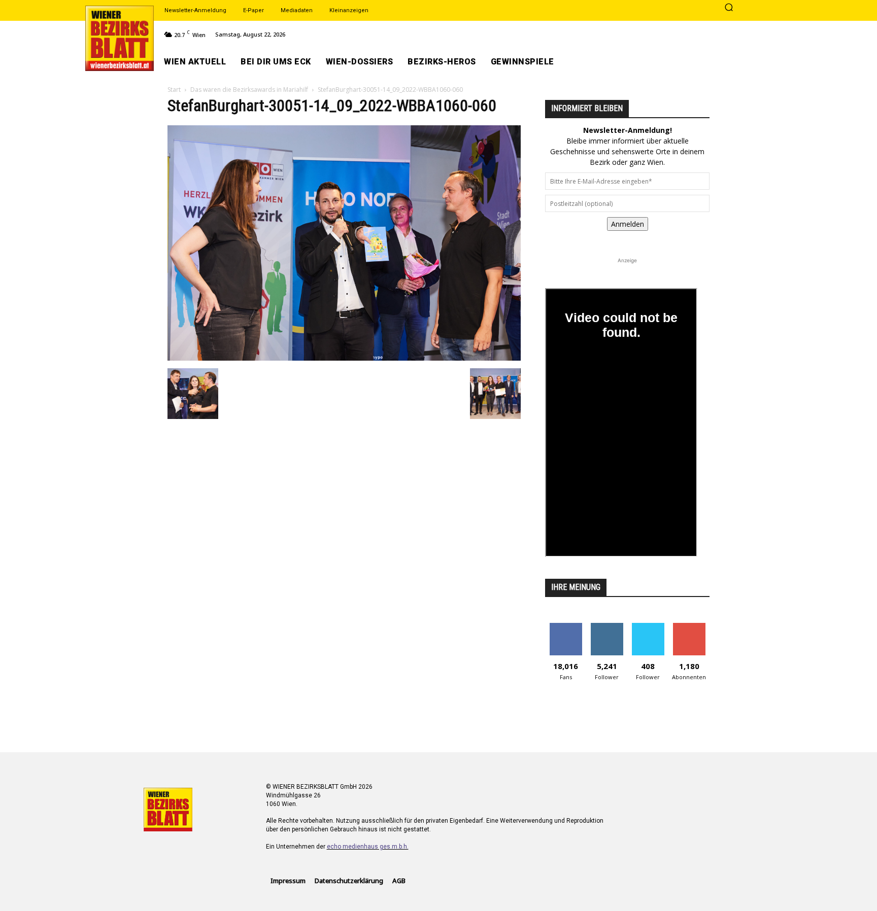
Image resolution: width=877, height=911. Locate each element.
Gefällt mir (566, 626)
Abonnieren (689, 626)
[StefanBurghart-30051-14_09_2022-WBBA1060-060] (344, 358)
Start (174, 89)
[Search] (728, 8)
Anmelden (627, 224)
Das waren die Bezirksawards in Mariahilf (249, 89)
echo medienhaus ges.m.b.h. (368, 846)
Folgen (606, 626)
